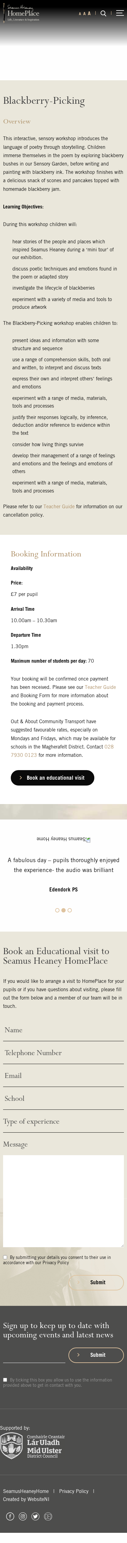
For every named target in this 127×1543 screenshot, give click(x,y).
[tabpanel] (63, 879)
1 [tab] (57, 910)
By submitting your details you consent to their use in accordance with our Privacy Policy (57, 1260)
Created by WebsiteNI (26, 1499)
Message (15, 1144)
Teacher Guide (59, 506)
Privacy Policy (73, 1491)
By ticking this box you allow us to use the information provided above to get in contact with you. (57, 1382)
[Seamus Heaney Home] (21, 13)
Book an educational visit (55, 777)
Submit (97, 1282)
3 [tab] (70, 910)
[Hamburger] (120, 13)
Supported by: (15, 1428)
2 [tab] (63, 910)
